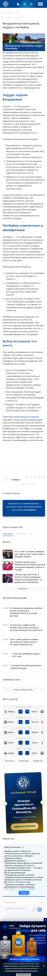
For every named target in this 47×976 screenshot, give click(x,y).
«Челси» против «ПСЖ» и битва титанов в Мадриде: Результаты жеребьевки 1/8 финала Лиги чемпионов (28, 578)
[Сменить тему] (18, 4)
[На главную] (6, 4)
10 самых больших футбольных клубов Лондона (26, 666)
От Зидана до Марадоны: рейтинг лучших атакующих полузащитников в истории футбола (26, 612)
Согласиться (23, 975)
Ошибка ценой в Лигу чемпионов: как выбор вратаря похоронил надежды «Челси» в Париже (30, 566)
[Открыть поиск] (24, 4)
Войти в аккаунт (24, 513)
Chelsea (15, 479)
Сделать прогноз (25, 826)
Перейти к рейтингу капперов (27, 959)
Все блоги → (24, 588)
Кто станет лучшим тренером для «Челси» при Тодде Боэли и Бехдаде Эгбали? (30, 554)
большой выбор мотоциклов (24, 416)
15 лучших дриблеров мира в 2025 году (26, 655)
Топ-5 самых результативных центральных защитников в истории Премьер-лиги (24, 642)
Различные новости (13, 17)
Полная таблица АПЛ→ (24, 689)
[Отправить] (39, 909)
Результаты (38, 761)
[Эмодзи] (34, 909)
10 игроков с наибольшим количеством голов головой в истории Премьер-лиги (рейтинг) (26, 627)
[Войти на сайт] (31, 4)
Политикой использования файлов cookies (21, 971)
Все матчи (9, 761)
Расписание (24, 761)
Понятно (24, 893)
